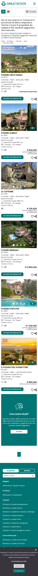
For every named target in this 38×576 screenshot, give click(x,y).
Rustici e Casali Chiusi (12, 519)
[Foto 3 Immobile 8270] (14, 70)
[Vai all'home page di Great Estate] (13, 3)
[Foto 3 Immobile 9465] (21, 245)
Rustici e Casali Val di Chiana (16, 540)
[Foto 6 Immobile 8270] (23, 70)
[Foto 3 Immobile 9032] (21, 128)
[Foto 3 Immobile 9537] (21, 362)
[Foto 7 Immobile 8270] (27, 70)
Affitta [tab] (27, 470)
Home (3, 41)
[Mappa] (8, 12)
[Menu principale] (34, 4)
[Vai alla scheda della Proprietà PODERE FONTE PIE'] (19, 293)
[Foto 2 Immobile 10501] (17, 187)
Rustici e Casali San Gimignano (16, 523)
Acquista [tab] (11, 470)
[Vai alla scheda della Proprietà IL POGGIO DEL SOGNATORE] (19, 351)
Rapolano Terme (8, 43)
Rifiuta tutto (19, 566)
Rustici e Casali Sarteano (14, 516)
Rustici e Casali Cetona (13, 508)
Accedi (4, 33)
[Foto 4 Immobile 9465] (24, 245)
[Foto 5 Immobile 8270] (20, 70)
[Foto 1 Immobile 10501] (14, 187)
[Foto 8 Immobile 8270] (30, 70)
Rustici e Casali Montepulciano (16, 504)
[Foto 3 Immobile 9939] (21, 304)
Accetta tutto (19, 571)
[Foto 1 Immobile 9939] (14, 304)
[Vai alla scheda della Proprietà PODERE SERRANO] (19, 234)
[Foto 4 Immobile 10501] (24, 187)
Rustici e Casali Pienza (12, 527)
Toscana (19, 41)
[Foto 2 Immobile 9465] (17, 245)
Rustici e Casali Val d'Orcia (15, 543)
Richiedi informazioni (12, 98)
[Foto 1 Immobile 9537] (14, 362)
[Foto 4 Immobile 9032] (24, 128)
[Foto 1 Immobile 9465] (14, 245)
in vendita (10, 41)
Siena (25, 41)
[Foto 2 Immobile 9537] (17, 362)
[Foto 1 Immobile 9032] (14, 128)
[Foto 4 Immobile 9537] (24, 362)
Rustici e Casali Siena (14, 495)
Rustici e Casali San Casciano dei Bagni (20, 512)
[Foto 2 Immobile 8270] (11, 70)
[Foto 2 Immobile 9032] (17, 128)
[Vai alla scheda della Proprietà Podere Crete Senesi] (19, 59)
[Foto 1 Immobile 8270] (8, 70)
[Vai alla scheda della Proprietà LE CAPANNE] (19, 175)
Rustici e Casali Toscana (15, 486)
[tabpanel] (19, 512)
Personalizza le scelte (19, 561)
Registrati (14, 33)
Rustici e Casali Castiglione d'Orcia (17, 530)
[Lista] (3, 12)
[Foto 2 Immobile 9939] (17, 304)
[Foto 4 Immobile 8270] (17, 70)
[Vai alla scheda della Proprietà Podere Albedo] (19, 117)
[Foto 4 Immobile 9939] (24, 304)
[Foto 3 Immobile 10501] (21, 187)
